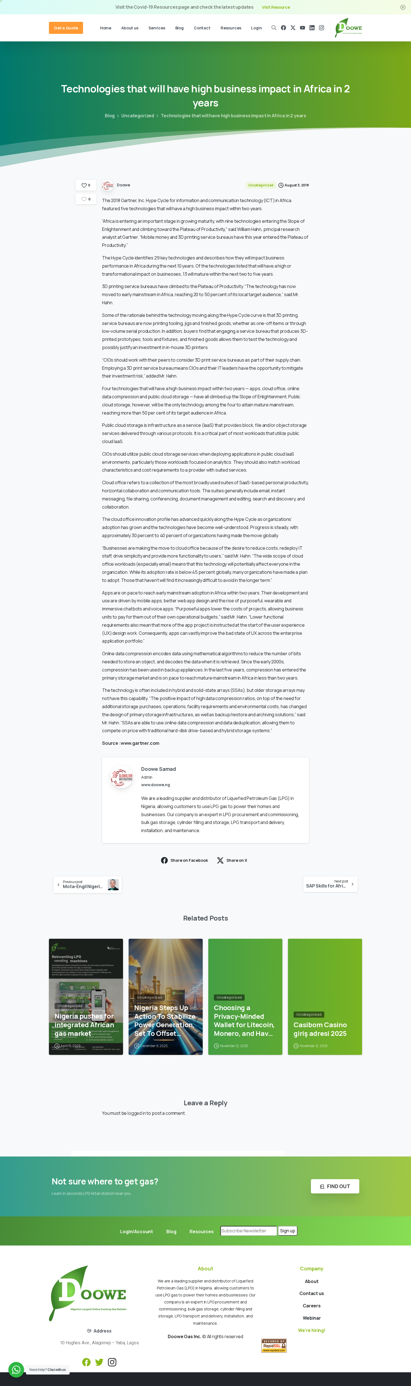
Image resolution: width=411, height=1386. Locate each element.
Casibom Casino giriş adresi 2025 (320, 1029)
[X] (293, 27)
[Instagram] (321, 27)
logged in (136, 1113)
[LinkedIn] (312, 27)
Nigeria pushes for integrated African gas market (84, 1025)
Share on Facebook (189, 860)
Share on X (236, 860)
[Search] (274, 27)
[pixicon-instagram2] (112, 1361)
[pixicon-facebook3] (86, 1361)
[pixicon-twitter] (99, 1361)
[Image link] (88, 1293)
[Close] (403, 7)
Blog (110, 116)
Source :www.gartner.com (130, 743)
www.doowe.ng (155, 784)
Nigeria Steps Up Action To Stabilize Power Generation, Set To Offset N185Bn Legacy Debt (164, 1020)
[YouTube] (302, 27)
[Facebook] (283, 27)
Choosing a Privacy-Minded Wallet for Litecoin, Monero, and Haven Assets (245, 1020)
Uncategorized (137, 116)
